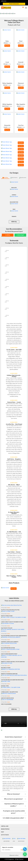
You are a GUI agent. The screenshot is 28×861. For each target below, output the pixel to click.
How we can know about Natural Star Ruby (10, 609)
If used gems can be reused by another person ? (14, 812)
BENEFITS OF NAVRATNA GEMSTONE (9, 673)
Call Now (8, 235)
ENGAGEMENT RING (14, 202)
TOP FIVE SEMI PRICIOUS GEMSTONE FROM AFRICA (12, 679)
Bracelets (24, 177)
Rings (7, 177)
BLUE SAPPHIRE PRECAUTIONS (8, 647)
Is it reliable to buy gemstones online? (13, 818)
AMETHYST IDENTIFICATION (7, 698)
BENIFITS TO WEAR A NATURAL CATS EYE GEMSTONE (13, 661)
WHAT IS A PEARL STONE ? (7, 615)
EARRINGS (14, 194)
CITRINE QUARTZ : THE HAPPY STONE (9, 692)
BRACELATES (14, 187)
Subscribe (23, 849)
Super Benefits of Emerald (6, 628)
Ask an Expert (21, 235)
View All (14, 221)
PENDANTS (14, 216)
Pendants (15, 177)
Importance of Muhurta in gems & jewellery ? (14, 805)
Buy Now (7, 45)
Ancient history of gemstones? (13, 737)
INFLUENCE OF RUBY (5, 667)
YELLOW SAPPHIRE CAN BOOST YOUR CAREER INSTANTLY (14, 635)
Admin (8, 607)
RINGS (14, 209)
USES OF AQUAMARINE (6, 704)
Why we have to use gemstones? (13, 799)
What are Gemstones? (13, 794)
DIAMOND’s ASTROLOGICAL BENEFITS (9, 641)
